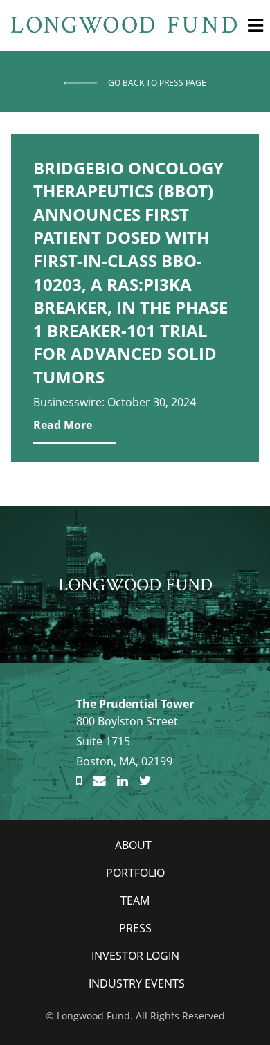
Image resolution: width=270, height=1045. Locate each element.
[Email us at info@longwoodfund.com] (99, 781)
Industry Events (137, 983)
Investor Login (135, 955)
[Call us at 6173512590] (79, 781)
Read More (62, 425)
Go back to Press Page (157, 83)
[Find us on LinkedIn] (122, 781)
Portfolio (135, 872)
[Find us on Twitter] (145, 781)
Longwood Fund (135, 584)
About (133, 845)
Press (135, 928)
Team (135, 900)
